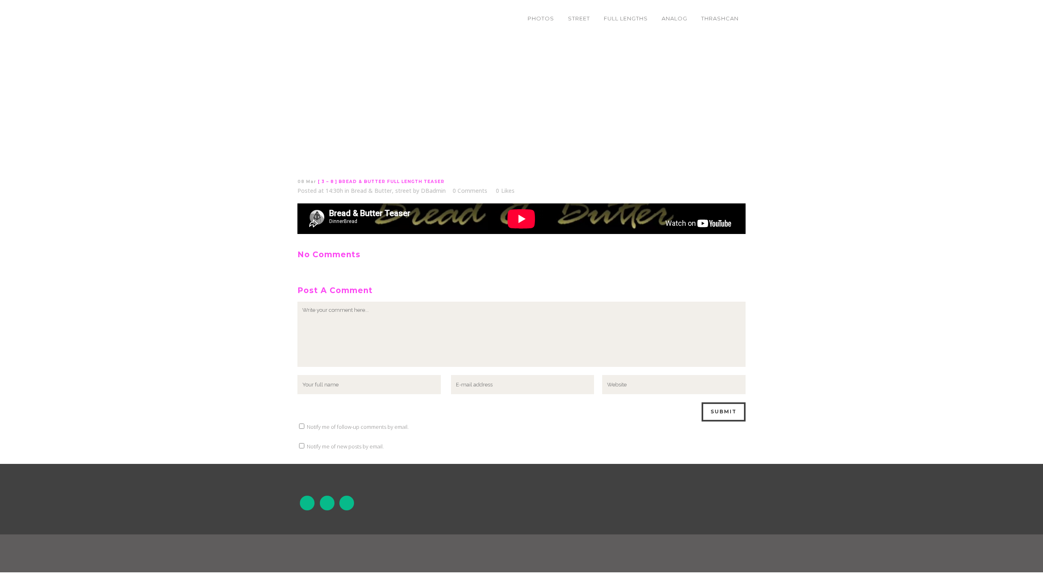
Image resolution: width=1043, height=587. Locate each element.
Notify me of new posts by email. (345, 446)
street (403, 190)
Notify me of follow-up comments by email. (358, 426)
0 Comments (470, 190)
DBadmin (433, 190)
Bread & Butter (371, 190)
